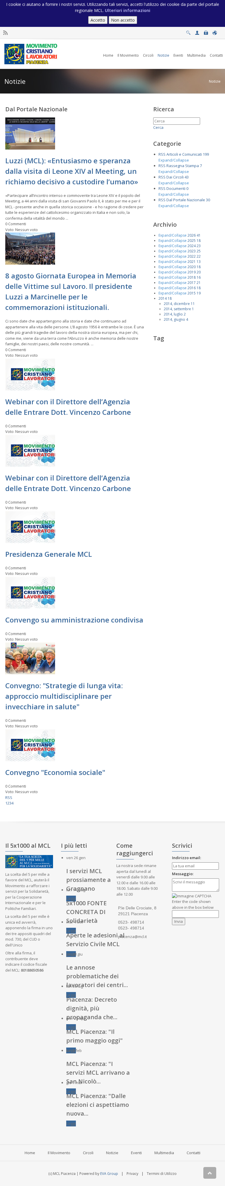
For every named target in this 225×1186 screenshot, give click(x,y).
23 (199, 245)
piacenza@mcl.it (132, 936)
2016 (192, 287)
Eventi (136, 1152)
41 (199, 235)
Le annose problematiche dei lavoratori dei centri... (97, 976)
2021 (192, 261)
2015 (192, 293)
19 (199, 293)
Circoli (88, 1152)
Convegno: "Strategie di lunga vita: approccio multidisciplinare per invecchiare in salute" (64, 696)
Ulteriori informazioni (127, 10)
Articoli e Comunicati (184, 154)
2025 (192, 240)
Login (205, 31)
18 (199, 240)
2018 (192, 277)
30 (208, 199)
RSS (8, 797)
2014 (162, 298)
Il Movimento (59, 1152)
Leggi (71, 898)
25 (199, 251)
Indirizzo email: (186, 857)
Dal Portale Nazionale (185, 199)
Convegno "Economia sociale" (55, 772)
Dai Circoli (175, 177)
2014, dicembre (177, 303)
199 (206, 154)
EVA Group (109, 1173)
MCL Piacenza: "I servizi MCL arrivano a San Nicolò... (98, 1072)
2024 (192, 245)
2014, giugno (174, 319)
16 (199, 277)
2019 (192, 272)
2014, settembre (177, 308)
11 (193, 303)
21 (199, 282)
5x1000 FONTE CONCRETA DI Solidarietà (86, 912)
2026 (192, 235)
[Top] (209, 1173)
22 (199, 256)
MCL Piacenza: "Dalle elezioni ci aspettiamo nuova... (97, 1104)
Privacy (132, 1173)
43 (187, 177)
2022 (192, 256)
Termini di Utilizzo (162, 1173)
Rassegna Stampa (182, 165)
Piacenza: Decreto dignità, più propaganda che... (91, 1008)
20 (199, 272)
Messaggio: (182, 873)
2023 (192, 251)
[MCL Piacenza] (31, 53)
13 (199, 261)
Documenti (175, 188)
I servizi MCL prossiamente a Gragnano (88, 879)
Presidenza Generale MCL (48, 554)
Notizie (215, 81)
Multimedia (164, 1152)
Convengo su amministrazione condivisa (74, 620)
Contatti (193, 1152)
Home (30, 1152)
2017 (192, 282)
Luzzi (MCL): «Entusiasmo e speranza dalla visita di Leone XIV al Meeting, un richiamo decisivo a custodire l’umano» (71, 171)
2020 (192, 266)
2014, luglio (173, 314)
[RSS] (5, 33)
